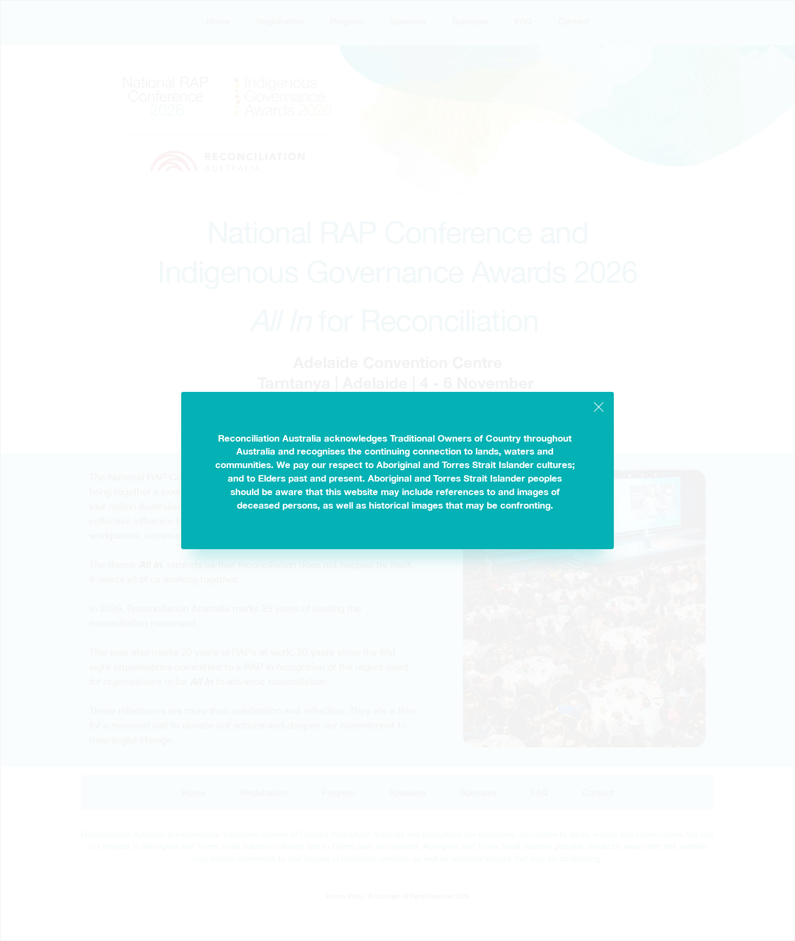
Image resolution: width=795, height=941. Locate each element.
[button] (598, 407)
